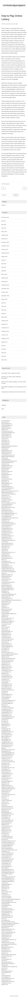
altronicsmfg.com (5, 443)
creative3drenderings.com (7, 820)
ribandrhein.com (5, 604)
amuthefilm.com (5, 679)
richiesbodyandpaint (14, 5)
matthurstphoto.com (6, 936)
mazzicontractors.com (6, 908)
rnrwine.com (4, 960)
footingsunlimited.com (6, 862)
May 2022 (3, 352)
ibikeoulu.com (4, 704)
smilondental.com (5, 577)
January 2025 (4, 238)
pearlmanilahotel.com (6, 474)
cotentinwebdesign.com (7, 504)
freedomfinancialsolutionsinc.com (9, 850)
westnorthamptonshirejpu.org (8, 494)
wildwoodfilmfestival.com (7, 492)
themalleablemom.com (6, 712)
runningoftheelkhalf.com (7, 845)
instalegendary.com (5, 459)
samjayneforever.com (6, 935)
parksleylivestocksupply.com (8, 621)
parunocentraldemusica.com (8, 921)
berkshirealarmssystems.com (8, 552)
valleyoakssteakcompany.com (8, 788)
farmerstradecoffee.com (7, 821)
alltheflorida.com (5, 938)
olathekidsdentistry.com (7, 567)
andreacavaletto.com (6, 619)
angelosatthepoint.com (6, 785)
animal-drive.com (5, 803)
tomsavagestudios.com (6, 598)
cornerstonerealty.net (6, 897)
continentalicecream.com (7, 670)
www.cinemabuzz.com (6, 891)
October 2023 (4, 292)
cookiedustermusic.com (7, 760)
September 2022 (5, 338)
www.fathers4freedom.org (7, 842)
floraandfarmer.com (6, 519)
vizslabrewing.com (5, 553)
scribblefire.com (5, 615)
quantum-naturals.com (6, 930)
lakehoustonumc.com (6, 830)
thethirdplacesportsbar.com (7, 909)
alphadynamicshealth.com (7, 947)
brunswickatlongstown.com (7, 716)
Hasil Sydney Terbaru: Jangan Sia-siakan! (10, 373)
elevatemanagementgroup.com (8, 954)
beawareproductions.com (7, 701)
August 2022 (4, 342)
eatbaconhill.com (5, 444)
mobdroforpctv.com (6, 636)
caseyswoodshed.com (6, 790)
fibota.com (4, 918)
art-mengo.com (5, 722)
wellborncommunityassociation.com (9, 491)
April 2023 (3, 313)
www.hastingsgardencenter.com (8, 902)
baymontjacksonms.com (7, 745)
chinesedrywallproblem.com (7, 754)
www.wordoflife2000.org (7, 543)
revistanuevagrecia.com (6, 694)
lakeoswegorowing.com (6, 962)
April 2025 (3, 228)
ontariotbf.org (4, 458)
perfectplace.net (5, 612)
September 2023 (5, 295)
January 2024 (4, 281)
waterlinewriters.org (6, 815)
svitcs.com (3, 797)
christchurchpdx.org (6, 675)
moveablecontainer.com (7, 500)
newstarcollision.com (6, 579)
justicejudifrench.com (6, 709)
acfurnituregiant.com (6, 435)
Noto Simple (15, 996)
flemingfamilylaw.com (6, 959)
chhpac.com (4, 969)
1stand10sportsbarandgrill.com (8, 571)
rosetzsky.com (4, 691)
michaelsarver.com (5, 583)
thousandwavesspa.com (7, 773)
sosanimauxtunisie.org (6, 479)
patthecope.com (5, 796)
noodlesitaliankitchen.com (7, 462)
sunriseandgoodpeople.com (7, 752)
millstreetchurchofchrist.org (7, 942)
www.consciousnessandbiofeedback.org (10, 899)
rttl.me (3, 974)
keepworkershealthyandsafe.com (9, 461)
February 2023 (4, 320)
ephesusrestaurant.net (6, 911)
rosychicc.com (4, 628)
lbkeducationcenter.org (6, 609)
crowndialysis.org (5, 592)
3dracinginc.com (5, 651)
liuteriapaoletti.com (6, 751)
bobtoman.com (5, 477)
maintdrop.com (5, 476)
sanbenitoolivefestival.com (7, 639)
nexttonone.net (5, 833)
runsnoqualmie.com (6, 863)
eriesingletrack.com (5, 561)
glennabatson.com (5, 664)
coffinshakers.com (5, 706)
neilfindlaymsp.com (5, 776)
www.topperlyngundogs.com (8, 844)
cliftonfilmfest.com (5, 534)
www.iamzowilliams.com (7, 900)
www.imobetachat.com (6, 826)
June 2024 (3, 263)
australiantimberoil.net (6, 510)
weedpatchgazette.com (7, 558)
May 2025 (3, 224)
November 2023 (5, 288)
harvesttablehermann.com (7, 515)
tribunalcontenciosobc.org (7, 660)
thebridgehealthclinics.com (7, 814)
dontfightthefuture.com (7, 529)
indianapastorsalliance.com (7, 787)
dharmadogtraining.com (7, 971)
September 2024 (5, 253)
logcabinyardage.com (6, 823)
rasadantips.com (5, 440)
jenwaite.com (4, 953)
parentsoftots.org (5, 818)
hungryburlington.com (6, 715)
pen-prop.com (4, 839)
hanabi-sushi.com (5, 887)
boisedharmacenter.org (6, 622)
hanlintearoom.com (6, 950)
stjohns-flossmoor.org (6, 757)
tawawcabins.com (5, 546)
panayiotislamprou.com (6, 486)
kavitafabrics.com (5, 763)
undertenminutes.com (6, 437)
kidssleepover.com (5, 447)
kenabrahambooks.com (6, 676)
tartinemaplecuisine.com (7, 718)
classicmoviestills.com (6, 640)
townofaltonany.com (6, 746)
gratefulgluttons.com (6, 634)
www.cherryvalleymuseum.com (8, 503)
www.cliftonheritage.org (7, 873)
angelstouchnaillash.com (7, 574)
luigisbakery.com (5, 885)
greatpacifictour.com (6, 770)
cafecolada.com (5, 642)
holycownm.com (5, 766)
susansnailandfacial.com (7, 838)
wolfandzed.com (5, 888)
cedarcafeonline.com (6, 434)
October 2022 (4, 335)
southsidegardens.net (6, 905)
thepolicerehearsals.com (7, 655)
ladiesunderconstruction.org (8, 507)
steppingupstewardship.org (7, 881)
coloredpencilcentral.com (7, 532)
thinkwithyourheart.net (6, 538)
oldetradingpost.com (6, 506)
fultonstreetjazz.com (6, 497)
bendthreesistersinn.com (7, 755)
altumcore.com (5, 802)
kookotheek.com (5, 485)
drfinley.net (4, 957)
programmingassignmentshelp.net (9, 446)
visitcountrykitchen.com (7, 734)
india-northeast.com (6, 526)
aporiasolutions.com (6, 809)
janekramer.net (4, 719)
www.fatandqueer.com (6, 856)
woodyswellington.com (6, 912)
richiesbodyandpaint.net (7, 425)
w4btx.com (4, 573)
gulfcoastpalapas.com (6, 812)
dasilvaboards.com (5, 663)
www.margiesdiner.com (6, 866)
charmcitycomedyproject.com (8, 700)
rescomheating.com (6, 975)
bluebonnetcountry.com (7, 471)
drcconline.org (4, 779)
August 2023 (4, 299)
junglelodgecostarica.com (7, 731)
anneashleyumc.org (5, 857)
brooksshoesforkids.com (7, 806)
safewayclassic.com (6, 453)
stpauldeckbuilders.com (6, 860)
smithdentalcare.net (6, 980)
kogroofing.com (5, 480)
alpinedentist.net (5, 482)
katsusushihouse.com (6, 687)
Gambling (8, 183)
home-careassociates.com (7, 618)
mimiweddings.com (5, 977)
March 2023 (4, 317)
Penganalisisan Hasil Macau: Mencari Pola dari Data (13, 392)
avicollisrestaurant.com (6, 778)
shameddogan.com (5, 817)
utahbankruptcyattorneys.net (8, 540)
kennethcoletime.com (6, 713)
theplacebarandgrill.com (7, 781)
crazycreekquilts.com (6, 672)
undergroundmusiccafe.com (7, 981)
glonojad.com (4, 693)
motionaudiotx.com (6, 972)
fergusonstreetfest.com (7, 933)
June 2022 (3, 349)
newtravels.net (4, 449)
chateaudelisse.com (6, 489)
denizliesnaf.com (5, 793)
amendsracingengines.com (7, 853)
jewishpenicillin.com (6, 597)
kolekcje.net (4, 606)
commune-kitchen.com (6, 678)
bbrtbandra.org (4, 470)
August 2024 (4, 256)
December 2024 (5, 242)
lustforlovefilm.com (5, 681)
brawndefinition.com (6, 669)
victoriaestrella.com (6, 772)
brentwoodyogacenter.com (7, 878)
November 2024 (5, 246)
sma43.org (3, 875)
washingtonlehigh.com (6, 884)
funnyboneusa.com (5, 758)
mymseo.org (4, 968)
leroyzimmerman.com (6, 956)
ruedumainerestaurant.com (7, 690)
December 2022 (5, 327)
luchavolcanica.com (5, 764)
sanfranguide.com (5, 648)
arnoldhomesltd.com (6, 531)
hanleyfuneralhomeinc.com (7, 568)
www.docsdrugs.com (6, 865)
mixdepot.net (4, 893)
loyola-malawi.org (5, 627)
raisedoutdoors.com (6, 537)
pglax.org (3, 748)
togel (2, 408)
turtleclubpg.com (5, 769)
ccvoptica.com (4, 882)
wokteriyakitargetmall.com (7, 588)
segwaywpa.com (5, 811)
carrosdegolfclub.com (6, 516)
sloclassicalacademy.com (7, 661)
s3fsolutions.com (5, 521)
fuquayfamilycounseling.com (8, 963)
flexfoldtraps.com (5, 851)
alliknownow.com (5, 657)
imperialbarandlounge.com (7, 535)
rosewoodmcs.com (5, 894)
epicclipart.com (4, 473)
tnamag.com (4, 805)
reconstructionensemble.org (8, 761)
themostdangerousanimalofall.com (9, 654)
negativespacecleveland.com (8, 749)
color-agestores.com (6, 624)
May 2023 (3, 310)
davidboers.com (5, 824)
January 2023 (4, 324)
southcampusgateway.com (7, 488)
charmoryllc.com (5, 649)
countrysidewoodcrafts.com (8, 455)
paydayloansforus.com (6, 450)
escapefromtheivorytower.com (8, 523)
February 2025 (4, 235)
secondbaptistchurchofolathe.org (9, 966)
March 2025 (4, 231)
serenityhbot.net (5, 835)
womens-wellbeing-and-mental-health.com (11, 600)
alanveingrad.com (5, 737)
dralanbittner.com (5, 555)
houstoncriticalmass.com (7, 652)
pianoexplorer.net (5, 903)
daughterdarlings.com (6, 428)
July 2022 (3, 345)
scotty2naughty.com (6, 697)
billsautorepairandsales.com (7, 929)
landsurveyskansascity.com (7, 859)
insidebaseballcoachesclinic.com (8, 939)
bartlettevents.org (5, 498)
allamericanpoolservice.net (7, 595)
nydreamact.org (5, 464)
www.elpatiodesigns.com (7, 915)
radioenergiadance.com (6, 483)
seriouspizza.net (5, 799)
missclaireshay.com (5, 420)
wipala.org (3, 625)
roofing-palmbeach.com (7, 528)
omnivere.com (4, 438)
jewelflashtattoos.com (6, 467)
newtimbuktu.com (5, 441)
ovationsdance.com (6, 603)
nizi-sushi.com (4, 721)
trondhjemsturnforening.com (8, 924)
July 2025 (3, 221)
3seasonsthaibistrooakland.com (8, 613)
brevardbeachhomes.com (7, 522)
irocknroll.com (4, 541)
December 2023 (5, 285)
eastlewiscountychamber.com (8, 658)
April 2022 (3, 356)
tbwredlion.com (5, 927)
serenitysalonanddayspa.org (8, 432)
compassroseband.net (6, 800)
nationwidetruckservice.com (8, 767)
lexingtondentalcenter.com (7, 589)
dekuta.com (4, 890)
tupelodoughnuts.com (6, 565)
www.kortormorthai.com (7, 854)
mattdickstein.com (5, 827)
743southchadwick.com (6, 525)
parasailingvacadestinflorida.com (9, 944)
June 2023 (3, 306)
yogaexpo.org (4, 616)
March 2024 (4, 274)
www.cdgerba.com (5, 920)
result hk (3, 205)
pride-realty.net (4, 945)
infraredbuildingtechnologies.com (9, 513)
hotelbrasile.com (5, 495)
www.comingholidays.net (7, 646)
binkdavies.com (5, 673)
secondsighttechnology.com (8, 582)
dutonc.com (4, 727)
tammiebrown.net (5, 725)
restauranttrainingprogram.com (8, 594)
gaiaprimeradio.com (6, 724)
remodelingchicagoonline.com (8, 876)
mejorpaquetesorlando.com (8, 570)
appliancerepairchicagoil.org (7, 456)
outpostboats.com (5, 630)
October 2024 (4, 249)
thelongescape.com (6, 728)
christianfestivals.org (6, 733)
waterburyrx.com (5, 782)
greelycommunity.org (6, 688)
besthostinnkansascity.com (7, 978)
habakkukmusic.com (6, 832)
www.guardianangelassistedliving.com (10, 923)
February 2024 (4, 278)
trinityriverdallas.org (6, 610)
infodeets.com (4, 429)
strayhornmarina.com (6, 666)
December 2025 (5, 217)
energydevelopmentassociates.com (9, 518)
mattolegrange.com (6, 730)
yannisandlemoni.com (6, 556)
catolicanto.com (5, 607)
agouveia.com (4, 965)
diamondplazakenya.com (7, 926)
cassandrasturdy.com (6, 637)
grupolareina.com (5, 501)
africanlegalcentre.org (6, 685)
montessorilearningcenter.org (8, 932)
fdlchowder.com (5, 868)
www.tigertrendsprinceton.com (8, 841)
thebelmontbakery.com (6, 452)
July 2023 (3, 302)
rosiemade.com (5, 564)
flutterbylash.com (5, 948)
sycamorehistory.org (6, 896)
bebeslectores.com (5, 509)
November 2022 (5, 331)
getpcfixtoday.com (5, 468)
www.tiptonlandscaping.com (8, 879)
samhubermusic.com (6, 983)
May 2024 (3, 267)
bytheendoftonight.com (7, 631)
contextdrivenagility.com (7, 703)
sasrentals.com (5, 580)
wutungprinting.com (6, 740)
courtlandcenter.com (6, 775)
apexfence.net (4, 984)
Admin (17, 23)
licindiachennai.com (5, 426)
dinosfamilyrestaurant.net (7, 512)
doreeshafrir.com (5, 698)
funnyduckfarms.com (6, 951)
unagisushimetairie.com (6, 465)
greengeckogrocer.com (6, 585)
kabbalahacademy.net (6, 576)
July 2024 (3, 260)
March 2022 (4, 359)
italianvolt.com (4, 550)
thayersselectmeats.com (7, 808)
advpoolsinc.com (5, 784)
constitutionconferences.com (8, 794)
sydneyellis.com (5, 591)
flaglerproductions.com (6, 667)
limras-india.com (5, 422)
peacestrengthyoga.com (7, 848)
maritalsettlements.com (7, 742)
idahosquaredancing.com (7, 544)
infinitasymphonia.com (6, 684)
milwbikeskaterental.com (7, 743)
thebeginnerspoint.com (6, 645)
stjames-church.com (6, 696)
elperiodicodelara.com (6, 423)
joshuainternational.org (6, 836)
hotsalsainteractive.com (7, 431)
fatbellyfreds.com (5, 914)
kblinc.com (3, 559)
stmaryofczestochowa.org (7, 707)
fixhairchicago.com (5, 791)
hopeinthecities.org (5, 633)
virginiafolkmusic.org (6, 601)
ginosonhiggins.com (6, 739)
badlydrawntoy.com (6, 829)
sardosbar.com (4, 549)
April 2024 (3, 270)
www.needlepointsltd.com (7, 869)
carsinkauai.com (5, 941)
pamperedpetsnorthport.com (8, 562)
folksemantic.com (5, 547)
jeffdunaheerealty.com (6, 847)
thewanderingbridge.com (7, 710)
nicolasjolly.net (4, 682)
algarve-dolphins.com (6, 736)
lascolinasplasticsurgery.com (8, 872)
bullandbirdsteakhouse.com (7, 871)
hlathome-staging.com (6, 586)
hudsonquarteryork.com (7, 917)
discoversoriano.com (6, 643)
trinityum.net (4, 906)
